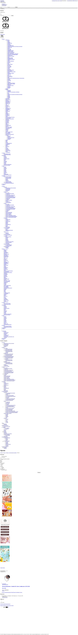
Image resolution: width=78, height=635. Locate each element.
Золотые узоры (8, 150)
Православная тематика (7, 176)
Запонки (5, 157)
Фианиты (9, 79)
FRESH (7, 110)
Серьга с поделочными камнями (11, 215)
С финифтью (8, 201)
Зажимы (7, 247)
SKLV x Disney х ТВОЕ (11, 83)
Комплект (3, 457)
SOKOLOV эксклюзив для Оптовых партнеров (15, 46)
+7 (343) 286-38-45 (69, 0)
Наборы (7, 443)
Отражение (9, 138)
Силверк (5, 298)
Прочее (7, 191)
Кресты (7, 223)
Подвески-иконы (8, 178)
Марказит (7, 124)
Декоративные (8, 188)
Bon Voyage (9, 75)
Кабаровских (6, 267)
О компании (54, 0)
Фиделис (5, 275)
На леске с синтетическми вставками (11, 412)
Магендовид (6, 390)
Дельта (7, 142)
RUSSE (9, 96)
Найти (12, 15)
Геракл (9, 40)
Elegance (9, 67)
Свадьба (3, 302)
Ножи (7, 440)
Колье (5, 173)
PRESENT (9, 84)
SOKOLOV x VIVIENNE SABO (13, 54)
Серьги (5, 163)
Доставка (5, 337)
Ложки (5, 169)
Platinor (7, 88)
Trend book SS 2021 (10, 85)
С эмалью (7, 199)
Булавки (5, 320)
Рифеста (7, 144)
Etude (8, 77)
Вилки (7, 438)
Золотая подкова (8, 125)
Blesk (6, 140)
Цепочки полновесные (9, 400)
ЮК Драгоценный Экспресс (10, 117)
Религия (3, 175)
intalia (6, 123)
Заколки (7, 416)
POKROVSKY (6, 263)
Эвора (7, 116)
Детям (3, 315)
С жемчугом (8, 194)
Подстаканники (8, 444)
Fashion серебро (10, 64)
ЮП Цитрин (8, 115)
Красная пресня (6, 254)
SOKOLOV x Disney (11, 73)
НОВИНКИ (2, 0)
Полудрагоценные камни (11, 71)
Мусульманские (8, 224)
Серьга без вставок (7, 376)
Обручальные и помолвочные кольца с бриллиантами (16, 78)
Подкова (7, 428)
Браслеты (7, 228)
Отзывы (5, 334)
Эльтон (5, 284)
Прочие (7, 352)
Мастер (7, 126)
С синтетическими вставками (10, 197)
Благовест (9, 69)
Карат (7, 151)
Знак (6, 417)
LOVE (7, 225)
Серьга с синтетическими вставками (11, 216)
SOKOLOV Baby (10, 57)
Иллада (7, 105)
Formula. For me (10, 55)
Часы (5, 160)
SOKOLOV (6, 249)
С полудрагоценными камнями (10, 196)
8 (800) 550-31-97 (75, 0)
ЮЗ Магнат (7, 120)
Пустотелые (7, 190)
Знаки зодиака (8, 221)
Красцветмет (8, 106)
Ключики (9, 62)
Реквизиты (5, 333)
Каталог (3, 186)
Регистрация (4, 5)
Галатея (7, 130)
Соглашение (6, 335)
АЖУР (9, 60)
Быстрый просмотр (5, 584)
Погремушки (6, 174)
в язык (7, 421)
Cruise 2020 (9, 49)
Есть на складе (4, 456)
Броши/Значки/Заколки (9, 230)
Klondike (5, 288)
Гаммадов (7, 119)
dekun (7, 145)
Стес (6, 147)
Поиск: (1, 15)
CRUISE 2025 (10, 47)
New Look (9, 80)
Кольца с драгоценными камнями (11, 452)
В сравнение (4, 583)
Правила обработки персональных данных (7, 605)
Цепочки (5, 168)
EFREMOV (5, 262)
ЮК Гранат (5, 276)
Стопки (7, 441)
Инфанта (9, 139)
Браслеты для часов (7, 165)
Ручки (7, 238)
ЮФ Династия (8, 99)
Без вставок (7, 192)
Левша (5, 289)
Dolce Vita (9, 48)
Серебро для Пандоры (11, 52)
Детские (7, 220)
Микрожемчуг (10, 70)
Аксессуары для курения (9, 241)
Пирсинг (5, 418)
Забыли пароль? (4, 4)
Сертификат (4, 327)
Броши (5, 162)
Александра (7, 128)
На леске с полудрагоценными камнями (12, 411)
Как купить (57, 0)
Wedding (9, 42)
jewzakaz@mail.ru (4, 597)
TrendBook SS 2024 (10, 50)
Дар (6, 104)
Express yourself (10, 76)
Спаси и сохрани (8, 177)
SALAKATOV (8, 133)
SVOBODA (9, 44)
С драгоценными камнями (10, 193)
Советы (61, 0)
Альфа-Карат (6, 293)
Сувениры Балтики (9, 143)
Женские (7, 232)
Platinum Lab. (8, 103)
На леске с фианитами (9, 409)
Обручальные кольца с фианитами (13, 53)
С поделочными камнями (10, 207)
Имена (7, 222)
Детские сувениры (9, 242)
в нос (6, 420)
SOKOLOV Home (10, 51)
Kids (8, 63)
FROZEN (9, 82)
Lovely (9, 68)
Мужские (7, 233)
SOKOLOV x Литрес (11, 56)
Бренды (3, 592)
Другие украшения (7, 227)
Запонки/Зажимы (6, 246)
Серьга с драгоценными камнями (11, 217)
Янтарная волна (8, 108)
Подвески (5, 172)
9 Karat (9, 95)
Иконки (5, 385)
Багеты (9, 72)
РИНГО (7, 129)
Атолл (7, 107)
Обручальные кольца (7, 153)
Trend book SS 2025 (10, 45)
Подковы (7, 240)
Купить (3, 590)
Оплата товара (6, 332)
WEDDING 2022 (10, 58)
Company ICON (6, 271)
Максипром (7, 149)
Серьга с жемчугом (9, 214)
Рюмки (7, 442)
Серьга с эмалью (6, 377)
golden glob (5, 258)
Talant (7, 112)
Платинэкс (7, 146)
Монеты (7, 237)
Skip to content (2, 34)
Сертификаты (8, 152)
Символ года (2, 1)
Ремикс (7, 148)
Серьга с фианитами (9, 212)
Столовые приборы (9, 244)
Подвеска (5, 161)
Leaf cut (9, 86)
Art (8, 81)
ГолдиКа (7, 114)
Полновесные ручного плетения (9, 343)
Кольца (5, 156)
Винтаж (9, 136)
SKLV (8, 41)
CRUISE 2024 (10, 43)
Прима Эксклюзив (9, 127)
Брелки (5, 159)
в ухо (6, 419)
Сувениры (5, 235)
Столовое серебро (8, 245)
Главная (1, 452)
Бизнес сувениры (6, 158)
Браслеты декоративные (7, 164)
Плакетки (7, 180)
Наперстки (7, 243)
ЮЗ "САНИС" (8, 132)
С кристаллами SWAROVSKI (10, 195)
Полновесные (8, 189)
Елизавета (7, 121)
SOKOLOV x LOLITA (11, 59)
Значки (5, 171)
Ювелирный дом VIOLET (10, 118)
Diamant (7, 89)
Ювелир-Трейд (8, 102)
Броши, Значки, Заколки (7, 413)
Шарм (7, 226)
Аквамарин (7, 98)
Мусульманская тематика (8, 182)
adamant (7, 113)
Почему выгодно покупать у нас (9, 336)
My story (9, 65)
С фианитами (8, 198)
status (6, 141)
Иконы (7, 179)
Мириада (7, 100)
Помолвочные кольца (11, 137)
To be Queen (9, 66)
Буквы (7, 218)
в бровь (7, 422)
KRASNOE (7, 101)
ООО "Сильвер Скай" (9, 131)
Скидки (3, 184)
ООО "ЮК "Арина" (7, 280)
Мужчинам (4, 155)
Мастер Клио (8, 111)
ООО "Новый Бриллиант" (10, 134)
